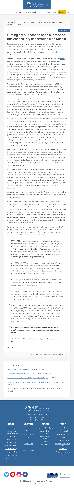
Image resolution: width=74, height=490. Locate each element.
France (28, 431)
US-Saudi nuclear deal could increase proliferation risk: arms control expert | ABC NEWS (35, 389)
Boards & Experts (63, 434)
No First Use (11, 442)
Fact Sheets (11, 428)
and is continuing (52, 209)
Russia (65, 354)
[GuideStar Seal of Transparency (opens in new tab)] (65, 475)
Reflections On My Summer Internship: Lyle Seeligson (24, 374)
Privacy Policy (37, 483)
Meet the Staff (63, 431)
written (28, 149)
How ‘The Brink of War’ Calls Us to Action (20, 369)
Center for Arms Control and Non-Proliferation (37, 4)
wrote (62, 59)
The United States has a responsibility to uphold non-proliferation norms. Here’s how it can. (35, 382)
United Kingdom (28, 450)
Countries (11, 436)
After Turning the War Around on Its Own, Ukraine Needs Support (27, 378)
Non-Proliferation (39, 354)
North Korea (28, 444)
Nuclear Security (11, 449)
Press (63, 437)
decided (31, 192)
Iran (28, 437)
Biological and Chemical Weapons (11, 432)
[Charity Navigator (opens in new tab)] (52, 475)
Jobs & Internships (62, 440)
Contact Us (63, 449)
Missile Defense (11, 458)
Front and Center (45, 441)
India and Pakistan (28, 434)
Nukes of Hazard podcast (45, 432)
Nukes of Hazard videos (45, 437)
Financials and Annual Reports (62, 445)
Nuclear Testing (11, 452)
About (63, 428)
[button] (68, 12)
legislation (47, 99)
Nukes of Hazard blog (58, 354)
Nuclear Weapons (48, 354)
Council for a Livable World (63, 453)
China (28, 428)
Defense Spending (11, 439)
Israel (28, 440)
